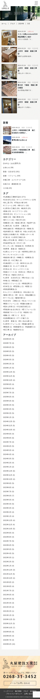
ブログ (25, 691)
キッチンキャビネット (14, 254)
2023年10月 (7, 479)
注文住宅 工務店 (12, 301)
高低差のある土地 (12, 309)
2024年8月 (7, 438)
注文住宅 (9, 200)
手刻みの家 (21, 202)
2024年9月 (7, 434)
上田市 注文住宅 (12, 278)
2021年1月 (7, 615)
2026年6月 (7, 347)
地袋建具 (30, 327)
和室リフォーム (26, 240)
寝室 (29, 286)
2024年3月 (7, 458)
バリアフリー (20, 211)
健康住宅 (19, 330)
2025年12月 (7, 372)
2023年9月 (7, 483)
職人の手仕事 (10, 240)
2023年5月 (7, 500)
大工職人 (17, 260)
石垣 (22, 272)
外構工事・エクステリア (12, 180)
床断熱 (30, 257)
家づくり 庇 (19, 315)
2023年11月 (7, 475)
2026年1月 (7, 368)
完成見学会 (9, 243)
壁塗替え (19, 286)
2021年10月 (7, 578)
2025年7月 (7, 393)
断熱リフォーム (11, 304)
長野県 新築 (10, 249)
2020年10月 (7, 627)
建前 (7, 217)
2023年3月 (7, 508)
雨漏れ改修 (26, 304)
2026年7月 (7, 343)
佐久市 (21, 220)
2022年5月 (7, 549)
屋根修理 (19, 327)
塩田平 (31, 223)
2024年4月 (7, 454)
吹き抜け (29, 292)
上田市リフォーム (12, 324)
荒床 (31, 272)
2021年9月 (7, 582)
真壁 (19, 231)
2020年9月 (7, 632)
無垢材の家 (9, 257)
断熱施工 (17, 281)
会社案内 (33, 691)
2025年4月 (7, 405)
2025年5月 (7, 401)
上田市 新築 (10, 321)
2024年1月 (7, 467)
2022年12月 (7, 520)
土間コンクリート (12, 252)
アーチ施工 (23, 318)
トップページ (8, 691)
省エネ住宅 (29, 231)
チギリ (21, 243)
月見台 (8, 269)
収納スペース (10, 272)
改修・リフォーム (10, 176)
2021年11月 (7, 574)
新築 (7, 211)
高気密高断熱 (10, 289)
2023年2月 (7, 512)
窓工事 (8, 330)
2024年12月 (7, 421)
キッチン (9, 246)
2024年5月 (7, 450)
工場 (7, 237)
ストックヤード (21, 269)
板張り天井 (18, 275)
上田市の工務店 (12, 208)
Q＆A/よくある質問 (10, 163)
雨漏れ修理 (28, 324)
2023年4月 (7, 504)
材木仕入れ (26, 263)
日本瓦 (8, 286)
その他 (5, 188)
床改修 (20, 246)
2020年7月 (7, 640)
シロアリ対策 (20, 266)
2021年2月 (7, 611)
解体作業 (20, 298)
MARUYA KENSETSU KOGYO (16, 696)
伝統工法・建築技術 (10, 184)
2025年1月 (7, 417)
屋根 (31, 229)
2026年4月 (7, 355)
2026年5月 (7, 351)
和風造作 (20, 229)
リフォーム (10, 205)
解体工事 (9, 295)
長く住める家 (25, 321)
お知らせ (6, 167)
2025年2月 (7, 413)
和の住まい (28, 278)
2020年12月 (7, 619)
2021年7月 (7, 590)
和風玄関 (27, 283)
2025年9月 (7, 384)
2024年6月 (7, 446)
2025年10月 (7, 380)
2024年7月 (7, 442)
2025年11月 (7, 376)
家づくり (9, 220)
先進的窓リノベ (11, 263)
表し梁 (8, 202)
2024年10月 (7, 430)
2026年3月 (7, 359)
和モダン (24, 205)
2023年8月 (7, 487)
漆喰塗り (9, 223)
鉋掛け (28, 312)
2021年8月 (7, 586)
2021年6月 (7, 595)
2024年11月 (7, 425)
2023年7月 (7, 491)
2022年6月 (7, 545)
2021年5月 (7, 599)
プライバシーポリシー (14, 693)
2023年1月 (7, 516)
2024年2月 (7, 463)
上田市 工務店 (21, 226)
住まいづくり (29, 301)
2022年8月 (7, 537)
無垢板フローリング (13, 312)
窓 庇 (20, 295)
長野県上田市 (29, 252)
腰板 (7, 315)
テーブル (9, 298)
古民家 (30, 246)
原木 (7, 260)
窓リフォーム (29, 309)
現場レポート (27, 234)
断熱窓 (8, 327)
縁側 (22, 249)
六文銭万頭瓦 (24, 306)
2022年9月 (7, 533)
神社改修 (9, 229)
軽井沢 (26, 208)
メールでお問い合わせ (20, 683)
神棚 (21, 257)
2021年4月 (7, 603)
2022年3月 (7, 557)
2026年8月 (7, 339)
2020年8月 (7, 636)
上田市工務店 (19, 237)
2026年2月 (7, 364)
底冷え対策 (9, 306)
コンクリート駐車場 (13, 292)
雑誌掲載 (30, 295)
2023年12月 (7, 471)
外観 (7, 281)
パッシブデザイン (27, 200)
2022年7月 (7, 541)
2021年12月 (7, 570)
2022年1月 (7, 566)
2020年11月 (7, 623)
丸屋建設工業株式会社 (15, 197)
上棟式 (8, 226)
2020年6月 (7, 644)
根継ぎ (8, 266)
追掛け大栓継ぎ (11, 234)
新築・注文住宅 (9, 172)
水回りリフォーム (12, 283)
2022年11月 (7, 524)
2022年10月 (7, 529)
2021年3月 (7, 607)
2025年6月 (7, 397)
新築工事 (20, 223)
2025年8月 (7, 388)
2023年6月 (7, 496)
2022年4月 (7, 553)
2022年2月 (7, 562)
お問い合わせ (29, 693)
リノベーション (23, 214)
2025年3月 (7, 409)
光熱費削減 (9, 318)
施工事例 (18, 217)
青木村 (8, 214)
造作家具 (9, 231)
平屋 (7, 275)
